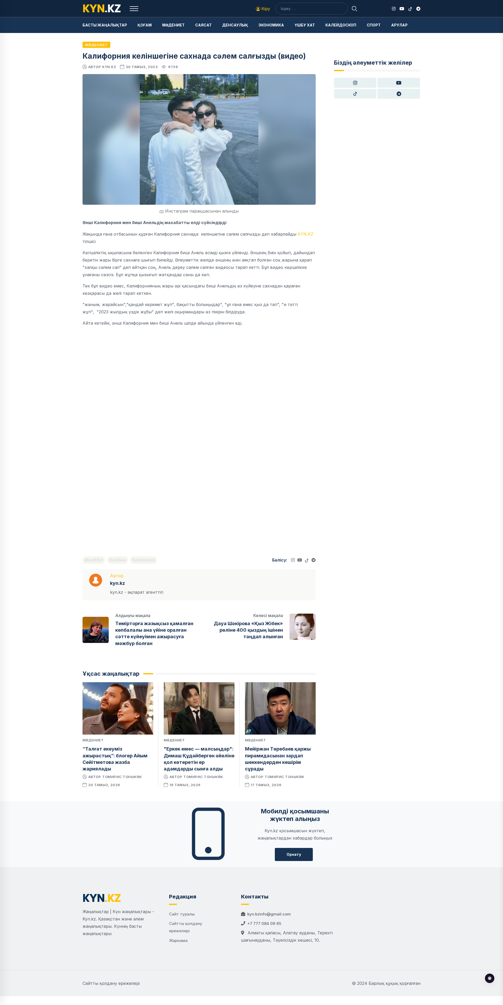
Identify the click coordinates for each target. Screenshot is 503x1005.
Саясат (203, 25)
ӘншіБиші (117, 559)
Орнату (294, 854)
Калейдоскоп (340, 25)
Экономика (271, 25)
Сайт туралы (182, 914)
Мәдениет (173, 25)
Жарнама (178, 940)
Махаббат (94, 559)
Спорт (374, 25)
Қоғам (145, 25)
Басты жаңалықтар (105, 25)
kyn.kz (109, 67)
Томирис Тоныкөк (122, 777)
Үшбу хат (304, 25)
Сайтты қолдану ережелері (111, 983)
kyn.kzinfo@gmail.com (269, 914)
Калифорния (143, 559)
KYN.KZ (305, 234)
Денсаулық (235, 25)
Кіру (265, 8)
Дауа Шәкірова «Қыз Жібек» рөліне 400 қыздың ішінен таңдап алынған (248, 630)
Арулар (399, 25)
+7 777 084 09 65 (264, 923)
